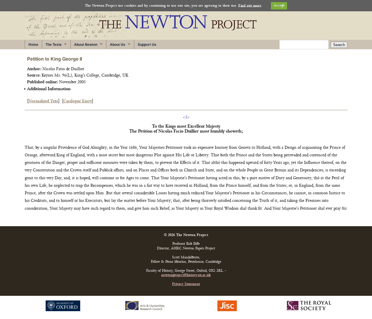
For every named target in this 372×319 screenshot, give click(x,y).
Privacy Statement (186, 284)
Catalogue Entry (77, 101)
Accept (279, 6)
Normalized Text (43, 101)
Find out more (249, 6)
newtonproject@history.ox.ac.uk (186, 275)
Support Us (147, 44)
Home (33, 44)
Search (339, 45)
